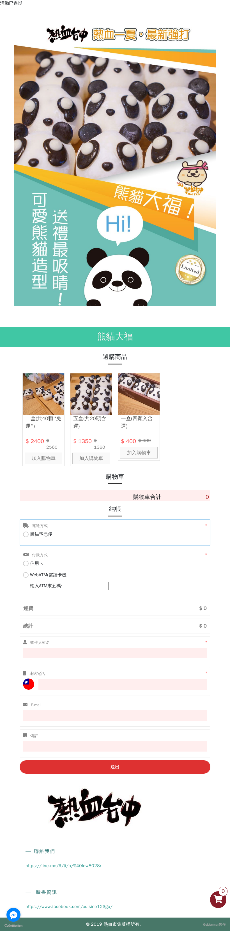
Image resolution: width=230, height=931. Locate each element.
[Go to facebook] (13, 915)
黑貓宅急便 (41, 534)
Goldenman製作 (214, 924)
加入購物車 (44, 458)
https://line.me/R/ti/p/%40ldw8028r (63, 866)
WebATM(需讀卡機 (48, 580)
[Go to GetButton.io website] (13, 925)
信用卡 (36, 563)
